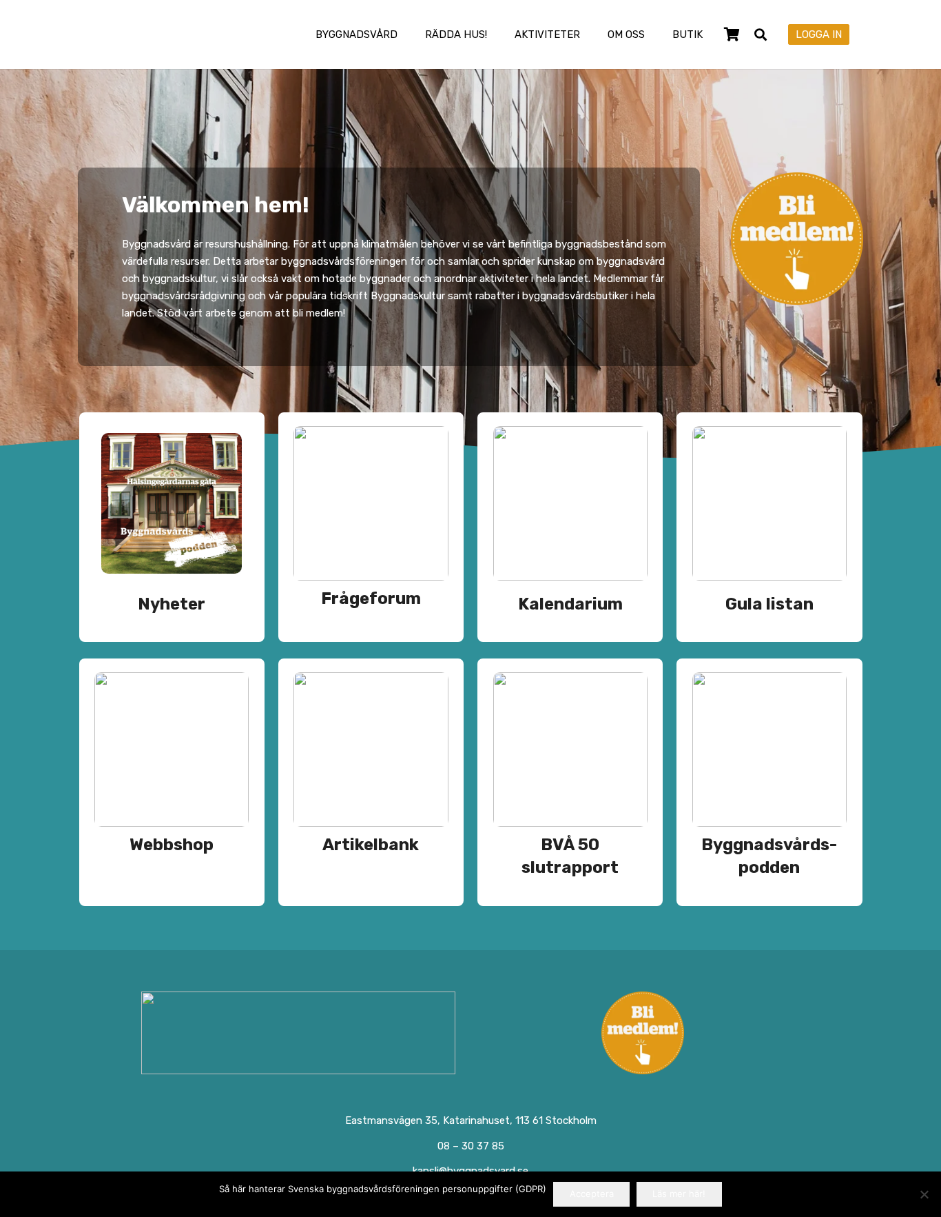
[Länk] (171, 527)
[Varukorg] (731, 34)
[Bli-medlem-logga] (643, 1033)
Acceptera (592, 1193)
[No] (924, 1194)
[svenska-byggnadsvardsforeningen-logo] (135, 34)
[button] (407, 34)
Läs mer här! (678, 1193)
